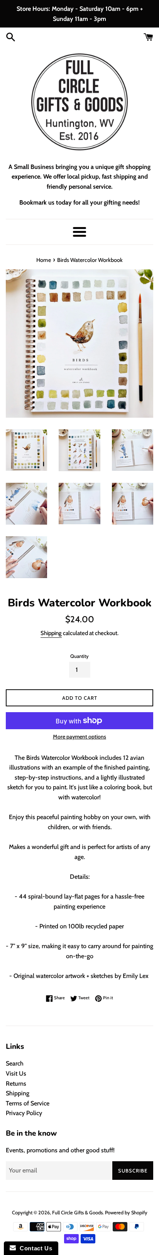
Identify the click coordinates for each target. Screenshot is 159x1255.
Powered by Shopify (126, 1212)
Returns (16, 1083)
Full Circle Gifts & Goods (77, 1212)
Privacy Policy (24, 1113)
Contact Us (34, 1248)
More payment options (79, 736)
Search (15, 1063)
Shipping (51, 633)
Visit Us (16, 1073)
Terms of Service (27, 1103)
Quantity (79, 656)
